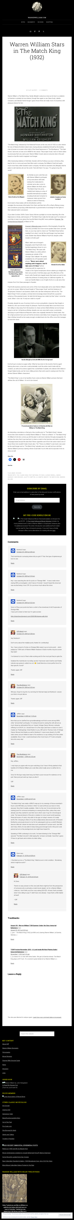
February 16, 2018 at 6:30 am (29, 877)
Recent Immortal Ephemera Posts (22, 1145)
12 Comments (43, 90)
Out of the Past (7, 1122)
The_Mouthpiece (22, 685)
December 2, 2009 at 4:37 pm (26, 799)
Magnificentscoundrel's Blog (11, 1118)
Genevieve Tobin (7, 1114)
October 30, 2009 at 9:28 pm (26, 634)
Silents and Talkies (8, 1134)
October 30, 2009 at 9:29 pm (26, 687)
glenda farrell (50, 475)
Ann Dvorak (6, 1106)
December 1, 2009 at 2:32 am (26, 757)
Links (4, 1073)
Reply (12, 563)
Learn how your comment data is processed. (47, 1017)
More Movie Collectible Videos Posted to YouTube (18, 1165)
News (4, 1065)
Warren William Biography (10, 1048)
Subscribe (37, 507)
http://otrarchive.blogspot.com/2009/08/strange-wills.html (29, 616)
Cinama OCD (6, 1110)
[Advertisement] (37, 74)
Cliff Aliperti (20, 631)
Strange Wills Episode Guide (11, 1060)
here (54, 530)
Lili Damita (39, 477)
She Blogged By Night (9, 1130)
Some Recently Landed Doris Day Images (15, 1157)
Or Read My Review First (10, 1085)
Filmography (6, 1052)
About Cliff (5, 1044)
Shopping (5, 1069)
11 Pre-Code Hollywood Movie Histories (38, 521)
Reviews (18, 473)
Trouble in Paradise (8, 1139)
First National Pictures (37, 475)
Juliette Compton (29, 477)
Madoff (46, 477)
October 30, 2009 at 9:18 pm (26, 576)
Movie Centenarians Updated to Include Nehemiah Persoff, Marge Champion (26, 1153)
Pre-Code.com (7, 1126)
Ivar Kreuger (18, 477)
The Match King (54, 477)
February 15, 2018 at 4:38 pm (26, 856)
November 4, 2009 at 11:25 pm (26, 716)
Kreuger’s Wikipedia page (33, 226)
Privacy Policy (34, 1217)
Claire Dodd (24, 475)
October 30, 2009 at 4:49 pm (26, 552)
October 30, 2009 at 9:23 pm (26, 603)
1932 (18, 475)
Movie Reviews (7, 1056)
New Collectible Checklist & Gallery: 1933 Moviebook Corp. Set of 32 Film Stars (27, 1161)
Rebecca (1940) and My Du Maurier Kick (15, 1149)
